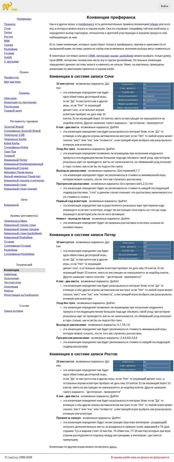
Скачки (8, 44)
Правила (9, 24)
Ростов (8, 36)
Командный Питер (15, 160)
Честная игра (12, 282)
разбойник (126, 55)
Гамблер (12, 457)
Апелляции (11, 286)
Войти (164, 6)
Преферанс (24, 19)
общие (154, 24)
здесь (112, 446)
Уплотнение (11, 278)
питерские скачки (107, 55)
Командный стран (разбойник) (23, 233)
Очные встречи (13, 311)
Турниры (24, 93)
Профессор (11, 77)
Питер (8, 32)
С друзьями (11, 61)
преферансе (86, 24)
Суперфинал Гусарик (17, 245)
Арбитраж (10, 274)
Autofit (8, 57)
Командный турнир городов (21, 229)
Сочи (7, 28)
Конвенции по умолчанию (20, 102)
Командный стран (15, 184)
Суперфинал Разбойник (19, 254)
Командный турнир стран (20, 225)
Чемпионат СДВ (14, 135)
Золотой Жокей (14, 126)
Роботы (9, 290)
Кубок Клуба (11, 143)
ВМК (92, 55)
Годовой (9, 155)
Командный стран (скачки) (20, 188)
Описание (10, 98)
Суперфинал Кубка (16, 147)
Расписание (11, 106)
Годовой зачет (13, 110)
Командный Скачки (16, 168)
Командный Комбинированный (23, 164)
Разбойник (10, 49)
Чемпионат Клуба (15, 139)
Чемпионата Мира (15, 221)
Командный (11, 205)
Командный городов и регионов (24, 180)
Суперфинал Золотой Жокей (22, 130)
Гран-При (10, 151)
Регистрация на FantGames (21, 295)
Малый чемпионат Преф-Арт (22, 176)
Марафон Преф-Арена (18, 172)
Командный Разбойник (18, 237)
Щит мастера (12, 81)
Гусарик (9, 53)
